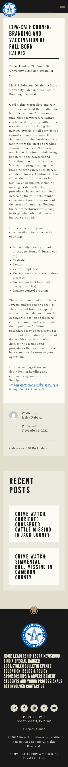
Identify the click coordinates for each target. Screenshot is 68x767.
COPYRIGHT (19, 754)
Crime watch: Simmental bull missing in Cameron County (34, 567)
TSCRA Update (37, 448)
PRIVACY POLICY (43, 754)
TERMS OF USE (34, 758)
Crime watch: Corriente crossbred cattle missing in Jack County (33, 524)
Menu (60, 6)
